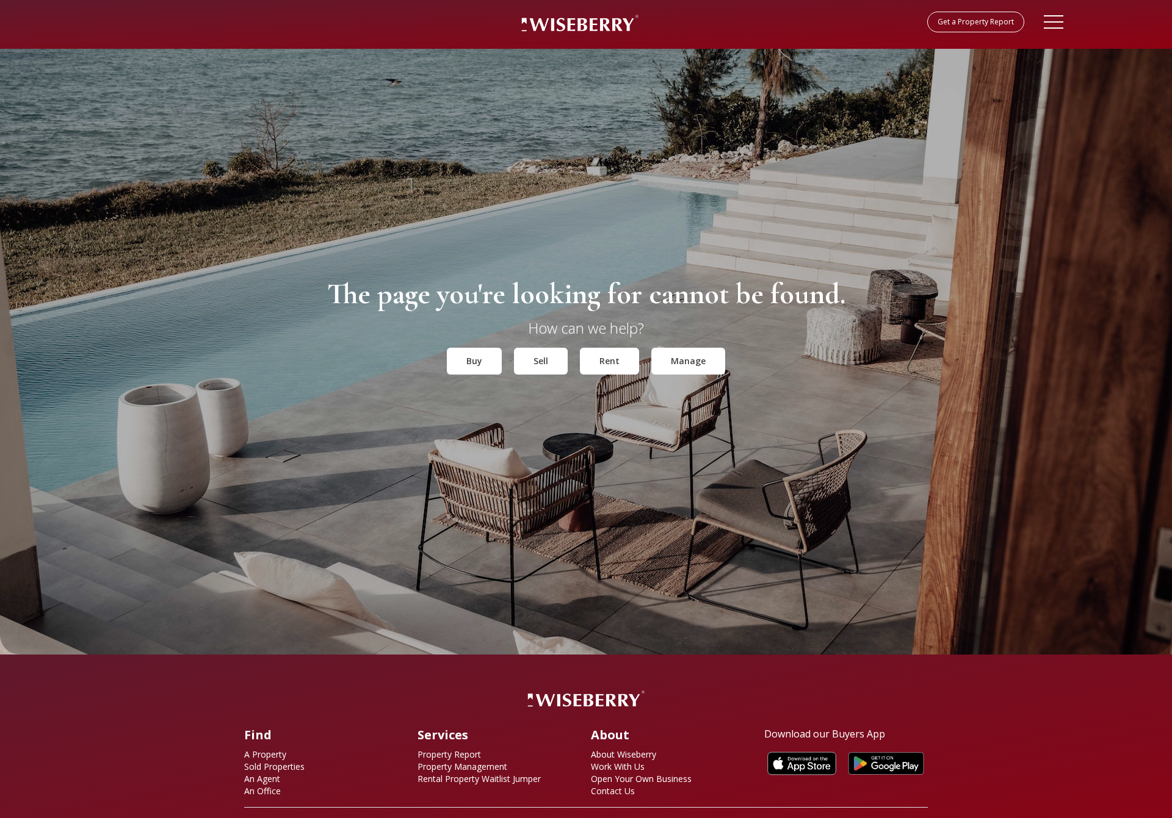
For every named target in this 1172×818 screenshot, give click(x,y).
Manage (688, 361)
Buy (474, 361)
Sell (541, 361)
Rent (609, 361)
